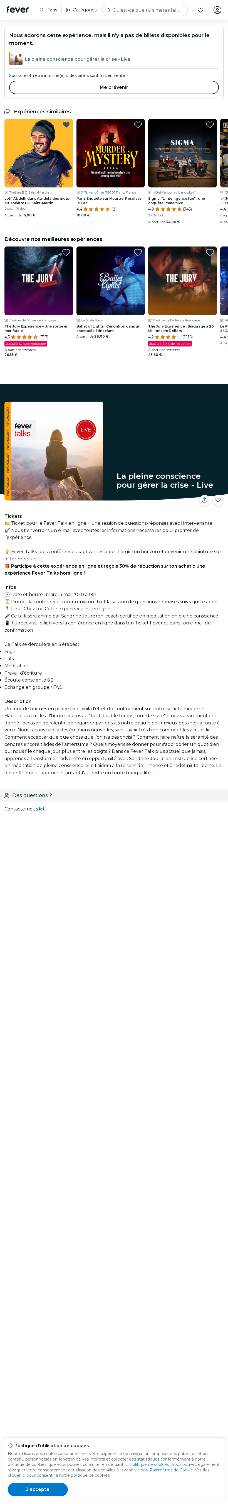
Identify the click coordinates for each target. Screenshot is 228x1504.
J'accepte (37, 1489)
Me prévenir (114, 87)
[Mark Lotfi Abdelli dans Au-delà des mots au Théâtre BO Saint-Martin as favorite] (66, 124)
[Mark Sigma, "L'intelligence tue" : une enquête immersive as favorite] (210, 124)
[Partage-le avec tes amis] (204, 500)
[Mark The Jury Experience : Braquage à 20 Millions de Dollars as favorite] (210, 252)
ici (41, 809)
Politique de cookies (149, 1464)
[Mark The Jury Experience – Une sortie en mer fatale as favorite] (66, 252)
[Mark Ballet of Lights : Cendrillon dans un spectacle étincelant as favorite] (138, 252)
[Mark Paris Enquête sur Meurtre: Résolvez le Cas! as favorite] (138, 124)
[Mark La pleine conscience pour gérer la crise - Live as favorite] (218, 500)
